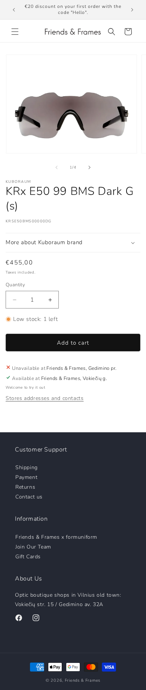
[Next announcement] (132, 10)
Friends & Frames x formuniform (56, 536)
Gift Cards (28, 556)
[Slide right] (89, 167)
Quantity (15, 284)
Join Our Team (33, 546)
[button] (15, 31)
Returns (25, 486)
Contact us (29, 496)
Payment (26, 477)
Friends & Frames (82, 680)
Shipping (26, 467)
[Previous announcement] (14, 10)
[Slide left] (56, 167)
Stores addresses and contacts (44, 398)
